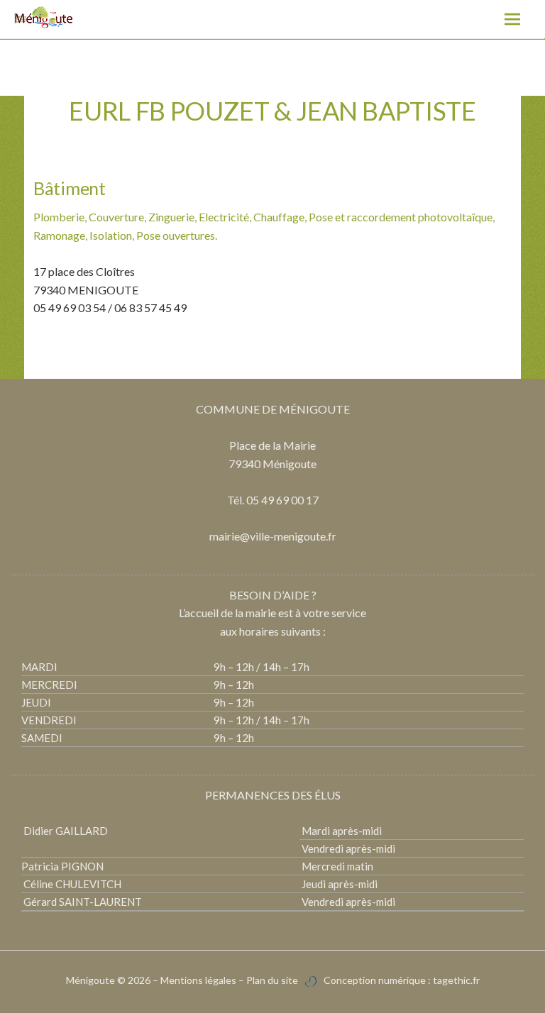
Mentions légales (198, 980)
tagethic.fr (456, 980)
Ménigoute (91, 980)
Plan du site (272, 980)
